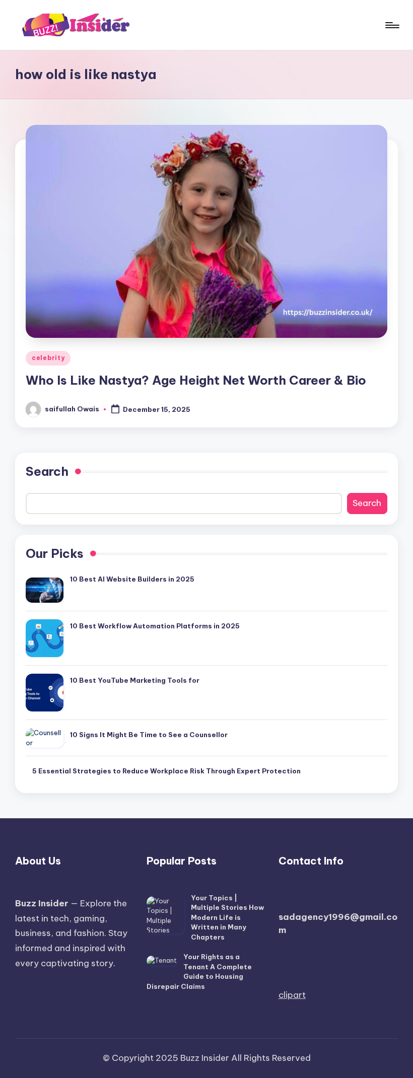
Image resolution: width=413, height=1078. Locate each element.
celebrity (48, 358)
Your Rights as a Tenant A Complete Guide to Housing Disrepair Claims (199, 971)
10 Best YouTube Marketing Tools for (134, 680)
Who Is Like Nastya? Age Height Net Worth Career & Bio (196, 380)
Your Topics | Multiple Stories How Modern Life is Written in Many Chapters (227, 917)
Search (47, 471)
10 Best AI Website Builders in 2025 (132, 579)
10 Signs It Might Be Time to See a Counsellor (149, 735)
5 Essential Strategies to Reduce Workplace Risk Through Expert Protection (166, 771)
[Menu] (391, 25)
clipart (292, 994)
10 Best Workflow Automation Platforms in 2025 (155, 626)
